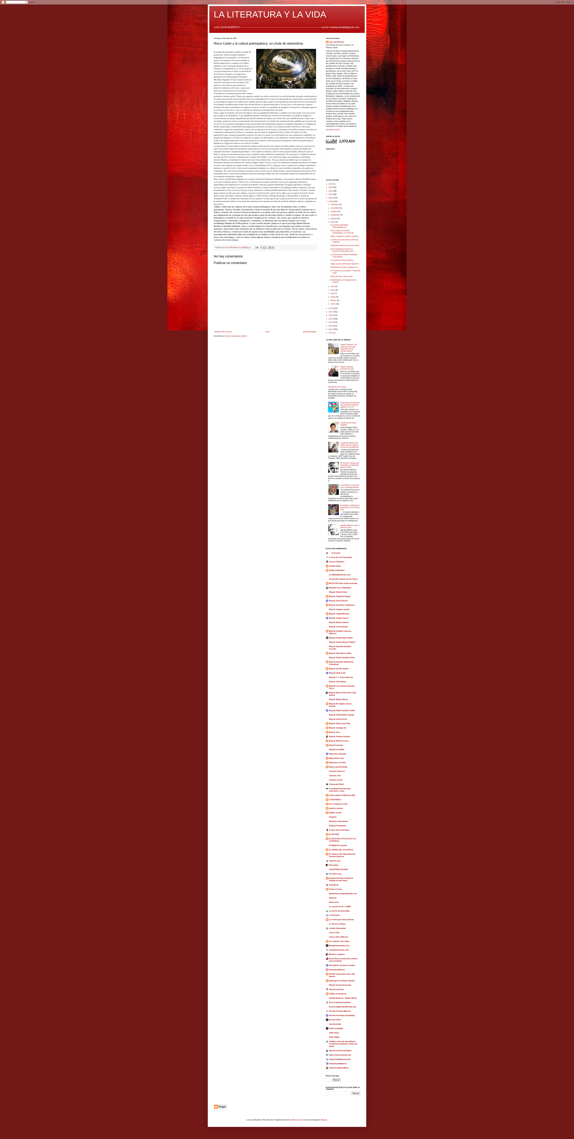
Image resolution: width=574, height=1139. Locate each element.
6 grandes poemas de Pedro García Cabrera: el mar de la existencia (349, 445)
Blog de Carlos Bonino (338, 627)
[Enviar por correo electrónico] (261, 247)
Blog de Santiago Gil (337, 728)
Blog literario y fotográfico (340, 588)
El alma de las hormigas (339, 830)
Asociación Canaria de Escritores (343, 579)
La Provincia (334, 915)
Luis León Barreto (336, 42)
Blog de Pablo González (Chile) (342, 710)
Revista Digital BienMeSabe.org (342, 1007)
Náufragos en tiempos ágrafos (342, 981)
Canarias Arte (335, 776)
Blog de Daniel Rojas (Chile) (341, 638)
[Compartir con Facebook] (270, 247)
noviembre (335, 208)
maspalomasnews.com (339, 950)
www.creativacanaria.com (340, 1055)
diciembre (335, 204)
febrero (334, 300)
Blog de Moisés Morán (338, 699)
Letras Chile (334, 933)
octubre (334, 211)
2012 (331, 329)
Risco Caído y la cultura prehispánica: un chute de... (342, 232)
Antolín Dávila (335, 566)
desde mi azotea (336, 808)
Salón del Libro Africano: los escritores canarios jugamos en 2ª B (350, 405)
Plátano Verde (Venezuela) (340, 985)
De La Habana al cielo (338, 804)
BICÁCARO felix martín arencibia (343, 583)
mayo (333, 290)
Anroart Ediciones (336, 562)
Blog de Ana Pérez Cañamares (342, 605)
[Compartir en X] (267, 247)
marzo (333, 297)
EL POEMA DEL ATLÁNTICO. (341, 850)
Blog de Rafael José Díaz (339, 723)
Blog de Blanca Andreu (339, 622)
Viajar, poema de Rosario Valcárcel (344, 264)
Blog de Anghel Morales (339, 614)
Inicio (267, 332)
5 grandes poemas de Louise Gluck (344, 245)
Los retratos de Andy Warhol (341, 260)
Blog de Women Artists (339, 741)
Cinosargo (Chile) (336, 784)
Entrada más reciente (223, 332)
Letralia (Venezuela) (337, 928)
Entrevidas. (334, 865)
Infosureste (334, 902)
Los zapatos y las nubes (339, 941)
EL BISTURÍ (334, 834)
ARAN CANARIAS (337, 570)
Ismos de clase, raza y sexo (341, 276)
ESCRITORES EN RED (338, 869)
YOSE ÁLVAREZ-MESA (338, 1068)
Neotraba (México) (337, 970)
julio (333, 222)
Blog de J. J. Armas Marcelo (341, 677)
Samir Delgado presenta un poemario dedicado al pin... (342, 250)
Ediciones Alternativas (338, 821)
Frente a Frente (335, 889)
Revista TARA (335, 1020)
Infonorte (333, 898)
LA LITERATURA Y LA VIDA (270, 14)
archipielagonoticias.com (339, 575)
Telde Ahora (334, 1033)
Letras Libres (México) (338, 937)
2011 (331, 333)
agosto (334, 218)
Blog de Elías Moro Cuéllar (340, 653)
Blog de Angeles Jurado (339, 609)
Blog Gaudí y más (336, 758)
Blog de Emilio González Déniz (342, 658)
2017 (331, 312)
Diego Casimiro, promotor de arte (347, 368)
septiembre (335, 215)
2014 (331, 322)
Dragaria (332, 817)
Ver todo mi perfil (332, 130)
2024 (331, 184)
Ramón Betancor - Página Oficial (343, 998)
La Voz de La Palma (337, 924)
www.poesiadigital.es (338, 1064)
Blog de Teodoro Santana (339, 737)
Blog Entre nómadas (337, 754)
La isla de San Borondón (339, 911)
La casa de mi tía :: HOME (340, 907)
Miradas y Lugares (337, 954)
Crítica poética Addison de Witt (342, 795)
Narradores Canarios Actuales (342, 965)
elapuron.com (335, 861)
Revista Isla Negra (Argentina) (342, 1015)
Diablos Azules (335, 813)
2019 (331, 201)
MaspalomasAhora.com (339, 946)
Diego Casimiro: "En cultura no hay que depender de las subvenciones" (348, 348)
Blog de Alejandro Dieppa (340, 596)
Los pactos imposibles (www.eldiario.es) (339, 226)
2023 (331, 187)
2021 (331, 194)
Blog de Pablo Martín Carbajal (341, 715)
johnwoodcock (297, 1120)
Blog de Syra (334, 732)
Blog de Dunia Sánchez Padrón (342, 642)
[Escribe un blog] (264, 247)
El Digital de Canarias (338, 845)
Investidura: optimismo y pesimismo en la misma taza (350, 507)
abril (333, 293)
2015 (331, 319)
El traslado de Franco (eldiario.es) (344, 267)
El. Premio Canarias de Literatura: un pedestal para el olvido (349, 465)
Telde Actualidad (336, 1028)
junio (333, 286)
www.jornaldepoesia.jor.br (340, 1059)
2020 (331, 198)
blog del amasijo (336, 745)
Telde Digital (334, 1037)
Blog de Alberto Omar (338, 592)
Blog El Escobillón (336, 750)
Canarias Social (335, 780)
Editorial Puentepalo (337, 826)
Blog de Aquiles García (338, 618)
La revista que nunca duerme (341, 920)
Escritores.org (335, 874)
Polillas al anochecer (338, 994)
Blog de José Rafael (337, 682)
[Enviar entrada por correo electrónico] (257, 247)
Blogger (324, 1120)
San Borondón (335, 1024)
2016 (331, 315)
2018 (331, 308)
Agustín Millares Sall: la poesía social (349, 526)
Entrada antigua (309, 332)
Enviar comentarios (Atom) (236, 336)
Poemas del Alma (336, 989)
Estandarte (333, 885)
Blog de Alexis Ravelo (338, 601)
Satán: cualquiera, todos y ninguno (344, 236)
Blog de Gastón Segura (339, 669)
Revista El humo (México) (340, 1011)
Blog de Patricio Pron (338, 719)
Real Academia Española (339, 1002)
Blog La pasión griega (338, 767)
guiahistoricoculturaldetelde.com (343, 894)
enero (333, 304)
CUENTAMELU (335, 800)
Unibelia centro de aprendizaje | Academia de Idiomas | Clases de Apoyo (343, 1043)
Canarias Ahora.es (337, 771)
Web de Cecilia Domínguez (340, 1051)
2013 (331, 326)
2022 (331, 191)
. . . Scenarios (334, 553)
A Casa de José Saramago (340, 557)
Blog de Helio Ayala (337, 673)
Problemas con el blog (337, 387)
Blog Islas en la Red (337, 763)
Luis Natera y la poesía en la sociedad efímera (349, 486)
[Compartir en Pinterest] (272, 247)
